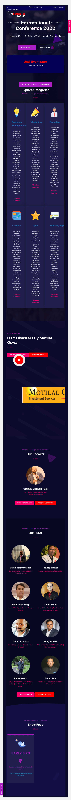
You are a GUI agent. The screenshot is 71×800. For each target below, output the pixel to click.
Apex (35, 225)
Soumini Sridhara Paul (35, 489)
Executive (55, 122)
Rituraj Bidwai (50, 567)
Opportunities (33, 22)
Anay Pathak (50, 641)
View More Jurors (25, 694)
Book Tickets (27, 47)
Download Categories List (36, 84)
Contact (58, 22)
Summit (24, 22)
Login (55, 7)
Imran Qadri (20, 678)
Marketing (36, 122)
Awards (16, 22)
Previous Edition (35, 28)
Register (61, 7)
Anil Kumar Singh (20, 604)
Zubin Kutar (50, 604)
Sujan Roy (50, 678)
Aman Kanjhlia (21, 641)
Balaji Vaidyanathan (21, 567)
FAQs (51, 22)
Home (10, 22)
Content (16, 225)
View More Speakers (24, 503)
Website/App (57, 225)
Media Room (43, 22)
